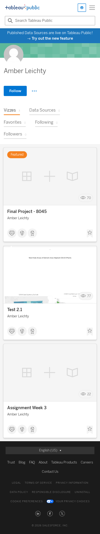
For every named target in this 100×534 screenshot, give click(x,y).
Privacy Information (72, 482)
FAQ (32, 462)
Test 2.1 (14, 309)
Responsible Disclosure (51, 492)
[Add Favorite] (90, 233)
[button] (38, 513)
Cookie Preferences (26, 501)
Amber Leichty (18, 218)
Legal (16, 482)
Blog (22, 462)
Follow (15, 90)
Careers (87, 462)
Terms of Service (38, 482)
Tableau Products (64, 462)
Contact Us (50, 472)
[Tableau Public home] (22, 8)
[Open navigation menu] (92, 8)
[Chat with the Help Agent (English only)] (82, 7)
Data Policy (19, 492)
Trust (11, 462)
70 (89, 198)
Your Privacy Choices (73, 501)
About (43, 462)
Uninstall (82, 492)
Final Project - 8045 (27, 211)
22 (89, 394)
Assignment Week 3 (27, 407)
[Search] (9, 21)
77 (89, 296)
